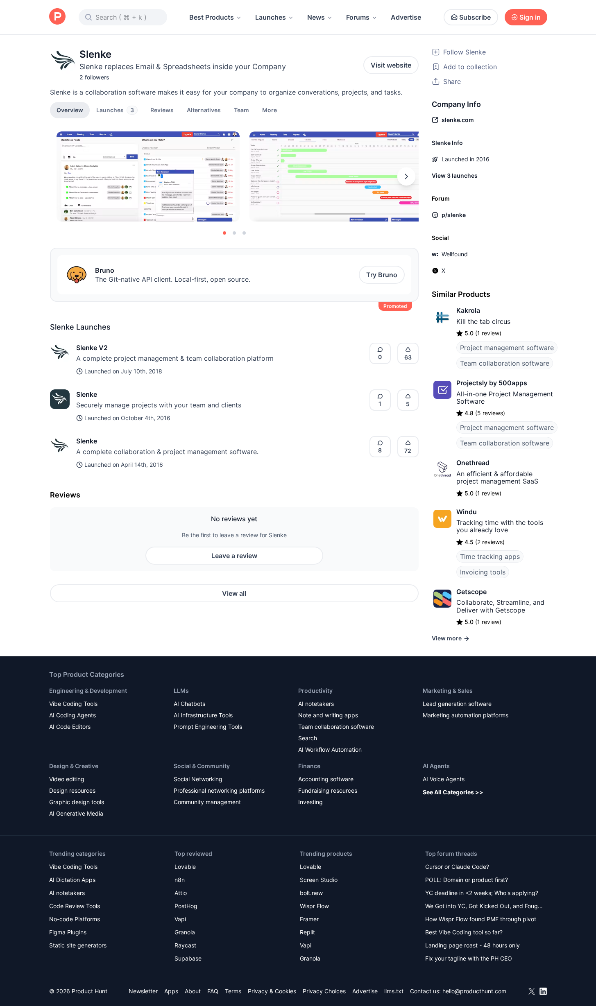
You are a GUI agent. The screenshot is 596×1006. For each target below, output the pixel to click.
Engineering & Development (88, 690)
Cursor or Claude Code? (457, 866)
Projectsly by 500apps (491, 383)
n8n (179, 879)
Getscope (471, 592)
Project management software (507, 348)
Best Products (211, 17)
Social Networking (198, 778)
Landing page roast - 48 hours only (472, 945)
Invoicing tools (482, 572)
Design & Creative (73, 765)
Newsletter (143, 991)
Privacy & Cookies (272, 991)
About (193, 991)
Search (307, 738)
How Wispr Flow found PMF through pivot (480, 919)
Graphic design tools (76, 801)
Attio (180, 892)
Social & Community (202, 765)
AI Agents (436, 765)
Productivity (315, 690)
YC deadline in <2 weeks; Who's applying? (481, 892)
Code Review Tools (74, 905)
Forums (357, 17)
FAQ (212, 991)
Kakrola (468, 310)
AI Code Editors (70, 726)
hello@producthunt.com (474, 991)
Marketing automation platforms (465, 715)
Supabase (188, 958)
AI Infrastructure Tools (203, 715)
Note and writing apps (328, 715)
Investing (310, 801)
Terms (233, 991)
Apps (171, 991)
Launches (270, 17)
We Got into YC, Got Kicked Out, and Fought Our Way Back (484, 906)
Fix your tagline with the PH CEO (468, 958)
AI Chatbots (189, 703)
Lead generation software (457, 703)
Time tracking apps (490, 556)
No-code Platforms (74, 919)
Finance (309, 765)
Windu (466, 512)
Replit (307, 932)
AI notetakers (316, 703)
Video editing (66, 778)
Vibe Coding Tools (73, 703)
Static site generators (78, 945)
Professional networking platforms (219, 790)
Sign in (530, 17)
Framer (309, 919)
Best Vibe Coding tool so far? (464, 932)
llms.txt (393, 991)
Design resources (72, 790)
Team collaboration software (504, 363)
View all (234, 593)
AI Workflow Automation (330, 749)
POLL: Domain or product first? (466, 879)
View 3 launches (455, 175)
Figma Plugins (67, 932)
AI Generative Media (76, 813)
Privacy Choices (324, 991)
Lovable (185, 866)
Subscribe (475, 17)
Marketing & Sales (448, 690)
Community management (207, 801)
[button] (269, 110)
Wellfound (455, 254)
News (316, 17)
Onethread (472, 463)
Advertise (406, 17)
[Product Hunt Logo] (57, 17)
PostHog (185, 905)
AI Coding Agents (72, 715)
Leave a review (234, 556)
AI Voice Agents (444, 778)
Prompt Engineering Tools (208, 726)
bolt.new (311, 892)
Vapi (180, 919)
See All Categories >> (453, 792)
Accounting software (326, 778)
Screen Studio (319, 879)
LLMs (181, 690)
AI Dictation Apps (72, 879)
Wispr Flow (314, 905)
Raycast (185, 945)
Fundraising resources (327, 790)
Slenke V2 (92, 348)
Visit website (391, 65)
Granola (184, 932)
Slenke (86, 394)
